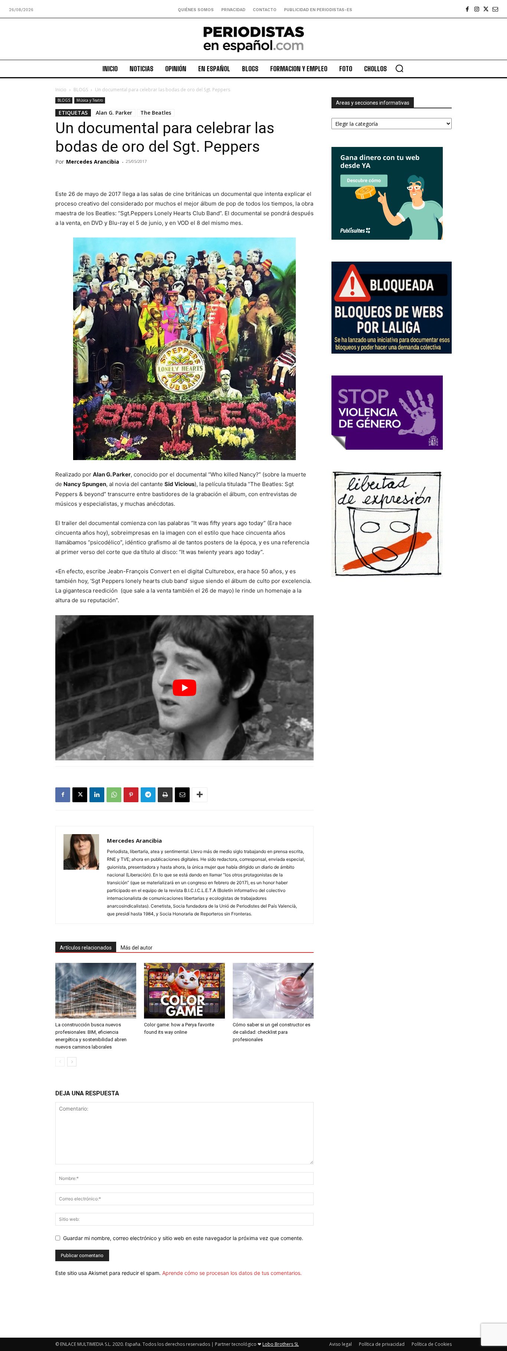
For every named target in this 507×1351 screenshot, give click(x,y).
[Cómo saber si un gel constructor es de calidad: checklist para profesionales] (273, 991)
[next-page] (71, 1061)
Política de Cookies (432, 1344)
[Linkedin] (96, 794)
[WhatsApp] (114, 794)
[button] (399, 68)
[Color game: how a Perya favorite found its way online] (184, 991)
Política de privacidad (382, 1344)
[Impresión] (165, 794)
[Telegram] (148, 794)
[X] (486, 9)
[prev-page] (60, 1061)
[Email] (182, 794)
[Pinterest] (131, 794)
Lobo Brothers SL (280, 1344)
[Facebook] (467, 9)
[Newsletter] (495, 9)
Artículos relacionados (86, 948)
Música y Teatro (89, 100)
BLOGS (80, 89)
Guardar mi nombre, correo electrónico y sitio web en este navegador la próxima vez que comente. (183, 1238)
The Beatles (155, 112)
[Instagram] (477, 9)
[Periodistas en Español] (254, 39)
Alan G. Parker (114, 112)
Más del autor (137, 948)
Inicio (60, 89)
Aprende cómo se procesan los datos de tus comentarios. (232, 1273)
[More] (199, 794)
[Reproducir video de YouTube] (184, 687)
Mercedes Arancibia (92, 161)
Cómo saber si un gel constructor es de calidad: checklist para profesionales (271, 1032)
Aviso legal (340, 1344)
